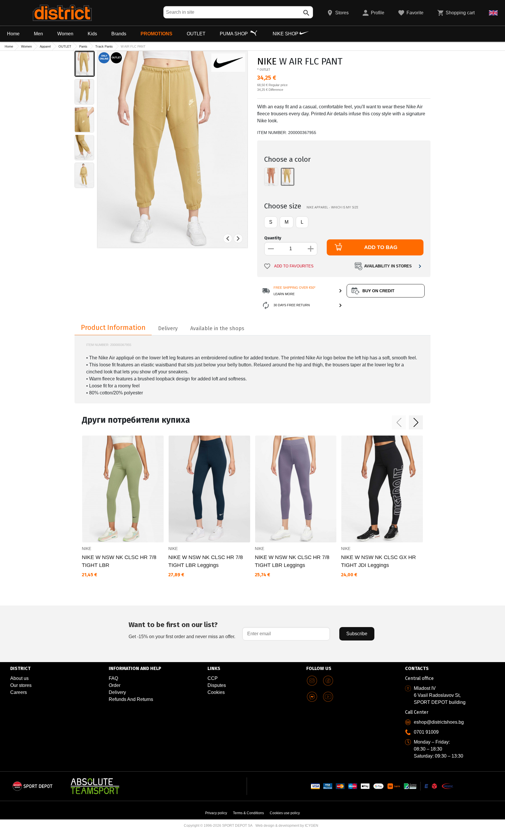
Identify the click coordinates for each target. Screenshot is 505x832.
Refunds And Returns (131, 699)
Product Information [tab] (113, 327)
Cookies (216, 692)
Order (114, 685)
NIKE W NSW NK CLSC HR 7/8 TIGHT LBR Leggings (205, 561)
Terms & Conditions (248, 813)
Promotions (156, 33)
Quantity (272, 238)
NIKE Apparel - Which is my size (332, 207)
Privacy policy (216, 813)
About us (19, 678)
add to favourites (294, 266)
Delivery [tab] (168, 328)
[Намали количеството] (271, 248)
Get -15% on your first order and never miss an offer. (182, 630)
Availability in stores (388, 266)
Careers (18, 692)
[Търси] (306, 13)
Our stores (21, 685)
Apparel (45, 46)
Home (13, 33)
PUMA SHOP (234, 33)
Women (65, 33)
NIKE (267, 61)
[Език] (493, 13)
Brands (118, 33)
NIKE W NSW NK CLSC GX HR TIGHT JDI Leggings (378, 561)
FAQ (113, 678)
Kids (92, 33)
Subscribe (356, 633)
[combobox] (238, 12)
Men (38, 33)
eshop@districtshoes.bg (439, 722)
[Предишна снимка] (227, 238)
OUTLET (196, 33)
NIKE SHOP (286, 33)
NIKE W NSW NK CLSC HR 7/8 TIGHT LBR (119, 561)
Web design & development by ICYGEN (286, 826)
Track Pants (104, 46)
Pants (83, 46)
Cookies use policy (285, 813)
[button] (399, 422)
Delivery (117, 692)
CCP (212, 678)
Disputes (216, 685)
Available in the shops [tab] (217, 328)
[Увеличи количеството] (310, 248)
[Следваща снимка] (238, 238)
